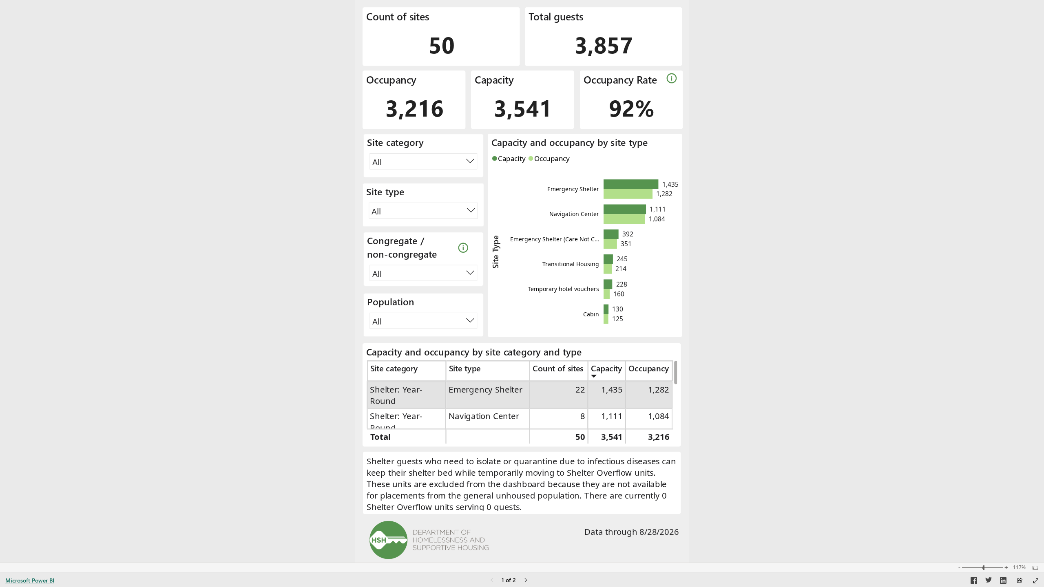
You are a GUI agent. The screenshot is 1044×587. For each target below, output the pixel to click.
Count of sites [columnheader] (558, 368)
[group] (441, 36)
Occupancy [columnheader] (648, 368)
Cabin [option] (591, 314)
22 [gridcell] (580, 389)
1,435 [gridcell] (612, 389)
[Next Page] (525, 580)
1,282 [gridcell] (659, 389)
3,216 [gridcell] (659, 436)
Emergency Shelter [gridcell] (486, 389)
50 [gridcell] (580, 436)
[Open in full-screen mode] (1036, 581)
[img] (429, 540)
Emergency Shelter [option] (573, 189)
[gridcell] (489, 436)
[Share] (1019, 581)
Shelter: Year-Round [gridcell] (396, 395)
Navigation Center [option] (574, 214)
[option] (631, 184)
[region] (522, 281)
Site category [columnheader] (394, 368)
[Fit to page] (1033, 568)
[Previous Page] (492, 580)
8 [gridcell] (582, 416)
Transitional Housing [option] (570, 264)
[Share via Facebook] (974, 581)
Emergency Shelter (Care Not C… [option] (554, 239)
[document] (522, 483)
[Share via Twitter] (988, 581)
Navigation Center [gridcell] (484, 416)
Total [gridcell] (380, 436)
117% (1019, 567)
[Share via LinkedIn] (1003, 581)
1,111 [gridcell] (612, 416)
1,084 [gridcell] (659, 416)
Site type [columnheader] (465, 368)
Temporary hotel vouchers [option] (563, 289)
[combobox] (423, 161)
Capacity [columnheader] (606, 368)
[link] (672, 78)
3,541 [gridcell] (612, 436)
